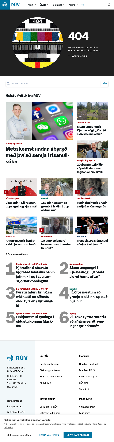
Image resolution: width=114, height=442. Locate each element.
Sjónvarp (57, 5)
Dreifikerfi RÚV (87, 370)
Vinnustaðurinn (87, 406)
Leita (104, 83)
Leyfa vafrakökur (78, 435)
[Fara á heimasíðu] (12, 5)
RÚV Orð (83, 382)
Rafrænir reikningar (50, 412)
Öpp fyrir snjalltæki (89, 364)
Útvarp (42, 5)
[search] (55, 83)
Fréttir (30, 5)
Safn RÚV (84, 389)
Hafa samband (14, 400)
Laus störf (84, 412)
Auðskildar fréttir (88, 376)
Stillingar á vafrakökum (19, 435)
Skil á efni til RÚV (49, 406)
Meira (72, 5)
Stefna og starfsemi (50, 370)
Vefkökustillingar (16, 412)
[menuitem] (35, 5)
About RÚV (45, 382)
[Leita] (109, 5)
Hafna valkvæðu (49, 435)
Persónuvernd (14, 406)
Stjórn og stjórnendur (51, 376)
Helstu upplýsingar (49, 364)
